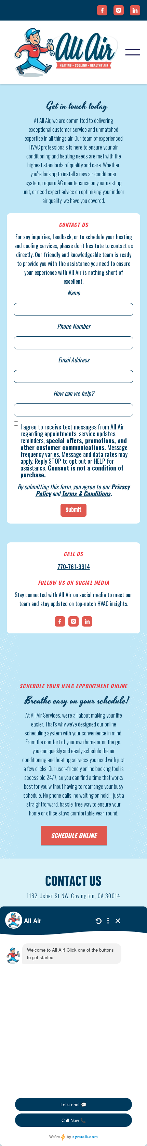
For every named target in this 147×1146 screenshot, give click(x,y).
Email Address (73, 359)
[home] (66, 52)
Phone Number (73, 326)
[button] (132, 52)
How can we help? (73, 393)
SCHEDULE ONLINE (73, 835)
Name (73, 292)
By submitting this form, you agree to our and (73, 490)
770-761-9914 (73, 567)
